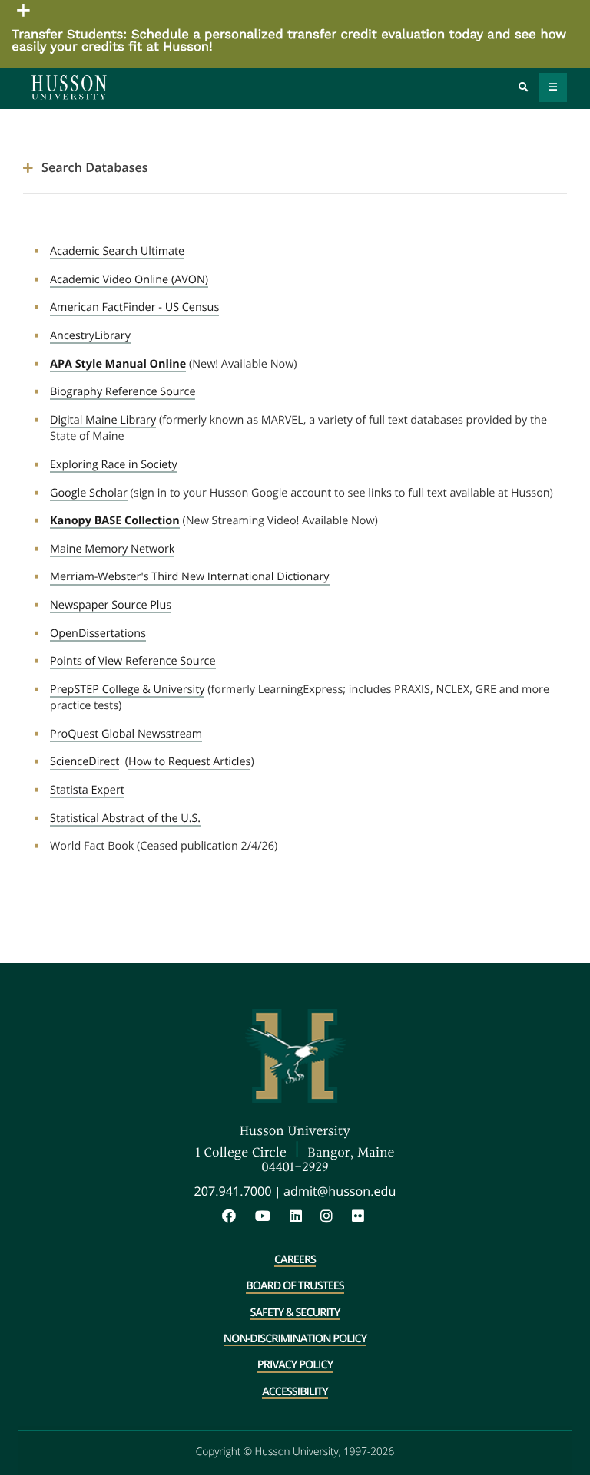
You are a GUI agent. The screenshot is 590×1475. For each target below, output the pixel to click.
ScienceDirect (84, 762)
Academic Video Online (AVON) (129, 280)
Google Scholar (89, 493)
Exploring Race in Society (113, 465)
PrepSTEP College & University (127, 690)
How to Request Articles (189, 762)
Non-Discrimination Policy (295, 1340)
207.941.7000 (233, 1191)
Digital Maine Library (103, 420)
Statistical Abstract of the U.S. (125, 819)
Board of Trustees (295, 1287)
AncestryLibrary (90, 336)
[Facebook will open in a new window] (236, 1216)
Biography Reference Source (122, 392)
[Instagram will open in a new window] (334, 1216)
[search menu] (524, 88)
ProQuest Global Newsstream (126, 734)
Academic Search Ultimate (117, 252)
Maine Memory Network (112, 549)
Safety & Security (295, 1314)
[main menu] (553, 88)
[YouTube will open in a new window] (270, 1216)
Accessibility (295, 1393)
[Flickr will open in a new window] (360, 1216)
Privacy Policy (295, 1366)
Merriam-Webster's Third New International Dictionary (190, 577)
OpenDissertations (98, 634)
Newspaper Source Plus (110, 605)
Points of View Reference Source (133, 661)
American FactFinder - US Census (134, 308)
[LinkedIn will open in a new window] (303, 1216)
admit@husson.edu (339, 1191)
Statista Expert (87, 790)
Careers (295, 1261)
